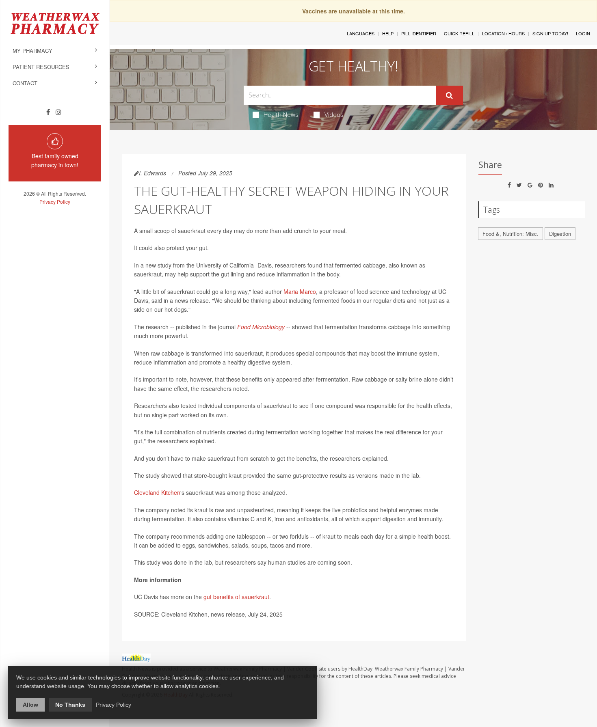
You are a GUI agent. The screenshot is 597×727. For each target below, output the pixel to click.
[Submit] (449, 95)
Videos (334, 114)
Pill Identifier (418, 33)
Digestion (560, 233)
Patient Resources (41, 67)
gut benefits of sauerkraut (236, 597)
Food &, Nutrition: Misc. (510, 233)
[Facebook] (48, 112)
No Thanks (70, 704)
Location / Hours (503, 33)
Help (388, 33)
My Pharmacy (32, 50)
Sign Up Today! (550, 33)
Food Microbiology (261, 327)
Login (583, 33)
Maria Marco (299, 291)
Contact (25, 83)
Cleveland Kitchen (157, 492)
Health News (281, 114)
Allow (30, 704)
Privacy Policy (54, 201)
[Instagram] (58, 112)
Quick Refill (459, 33)
